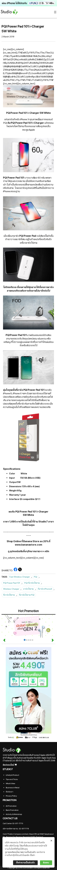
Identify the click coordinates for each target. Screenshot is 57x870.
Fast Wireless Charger (19, 576)
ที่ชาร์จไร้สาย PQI (26, 595)
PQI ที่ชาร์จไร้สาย (32, 583)
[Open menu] (55, 12)
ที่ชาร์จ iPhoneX (45, 589)
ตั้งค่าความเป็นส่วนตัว (25, 862)
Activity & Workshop (14, 814)
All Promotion (11, 806)
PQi (35, 576)
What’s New (10, 783)
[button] (28, 3)
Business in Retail (12, 787)
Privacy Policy (11, 796)
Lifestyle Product (12, 775)
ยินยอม (46, 862)
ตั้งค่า (32, 855)
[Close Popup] (51, 841)
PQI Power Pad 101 (11, 583)
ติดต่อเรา (9, 791)
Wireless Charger (11, 589)
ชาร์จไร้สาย (28, 589)
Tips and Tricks (12, 779)
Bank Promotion (12, 810)
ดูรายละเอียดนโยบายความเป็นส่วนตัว (20, 852)
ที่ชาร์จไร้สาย (9, 595)
